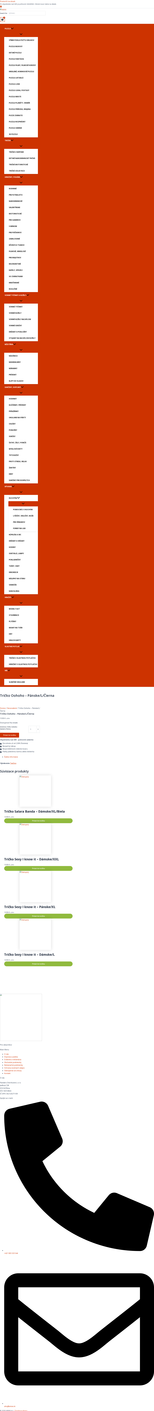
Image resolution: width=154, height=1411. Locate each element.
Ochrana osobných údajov (14, 1068)
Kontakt (7, 1073)
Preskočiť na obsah (7, 1)
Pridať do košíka (9, 735)
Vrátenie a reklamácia (12, 1059)
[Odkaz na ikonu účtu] (1, 6)
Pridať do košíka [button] (38, 821)
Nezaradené (12, 708)
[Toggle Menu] (21, 34)
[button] (12, 29)
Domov (3, 708)
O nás (6, 1054)
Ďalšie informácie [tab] (11, 757)
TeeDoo (13, 763)
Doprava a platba (11, 1057)
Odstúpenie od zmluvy (13, 1070)
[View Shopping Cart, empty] (2, 19)
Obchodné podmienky (12, 1062)
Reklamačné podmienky (13, 1065)
